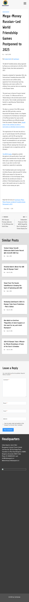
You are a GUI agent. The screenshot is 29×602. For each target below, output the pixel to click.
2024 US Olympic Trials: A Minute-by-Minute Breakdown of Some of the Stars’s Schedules (14, 344)
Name (5, 403)
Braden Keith (7, 59)
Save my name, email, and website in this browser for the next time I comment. (14, 424)
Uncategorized (6, 12)
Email (5, 411)
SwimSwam (16, 59)
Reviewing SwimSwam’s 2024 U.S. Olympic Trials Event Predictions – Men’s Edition (14, 304)
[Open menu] (25, 3)
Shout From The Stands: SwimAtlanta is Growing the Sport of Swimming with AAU (13, 285)
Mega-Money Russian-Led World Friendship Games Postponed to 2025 (14, 202)
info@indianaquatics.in (8, 458)
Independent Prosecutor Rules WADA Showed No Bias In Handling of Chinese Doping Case (22, 222)
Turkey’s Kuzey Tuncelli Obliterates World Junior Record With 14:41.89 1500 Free (14, 250)
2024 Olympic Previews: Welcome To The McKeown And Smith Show (7, 221)
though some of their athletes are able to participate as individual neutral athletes (14, 125)
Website (5, 419)
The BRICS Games (7, 154)
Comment (6, 380)
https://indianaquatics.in (12, 460)
